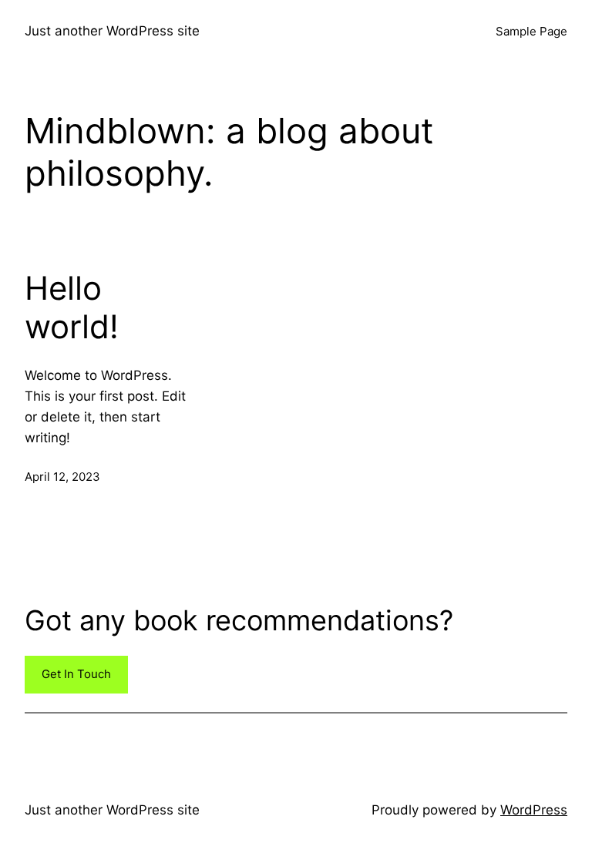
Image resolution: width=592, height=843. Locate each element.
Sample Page (531, 31)
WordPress (533, 810)
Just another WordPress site (112, 31)
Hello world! (72, 307)
